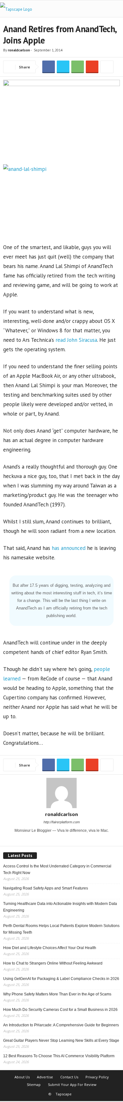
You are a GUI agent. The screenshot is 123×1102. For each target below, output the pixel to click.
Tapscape (64, 1094)
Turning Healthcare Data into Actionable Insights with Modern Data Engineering (60, 907)
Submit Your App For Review (72, 1084)
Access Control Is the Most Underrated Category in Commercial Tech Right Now (57, 869)
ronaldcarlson (19, 50)
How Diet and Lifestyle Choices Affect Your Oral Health (49, 948)
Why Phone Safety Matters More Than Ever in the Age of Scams (57, 994)
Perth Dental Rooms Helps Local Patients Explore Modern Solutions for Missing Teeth (61, 929)
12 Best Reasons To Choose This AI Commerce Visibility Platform (58, 1056)
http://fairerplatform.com (62, 822)
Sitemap (34, 1084)
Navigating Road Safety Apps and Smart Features (45, 888)
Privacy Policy (97, 1077)
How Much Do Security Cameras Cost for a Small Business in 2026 (60, 1009)
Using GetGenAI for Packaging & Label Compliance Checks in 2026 (61, 979)
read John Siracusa (76, 339)
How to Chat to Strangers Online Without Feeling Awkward (52, 963)
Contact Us (69, 1077)
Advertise (45, 1077)
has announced (68, 548)
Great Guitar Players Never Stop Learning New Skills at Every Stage (61, 1040)
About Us (22, 1077)
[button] (113, 9)
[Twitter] (66, 839)
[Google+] (58, 839)
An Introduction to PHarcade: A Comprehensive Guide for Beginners (61, 1025)
